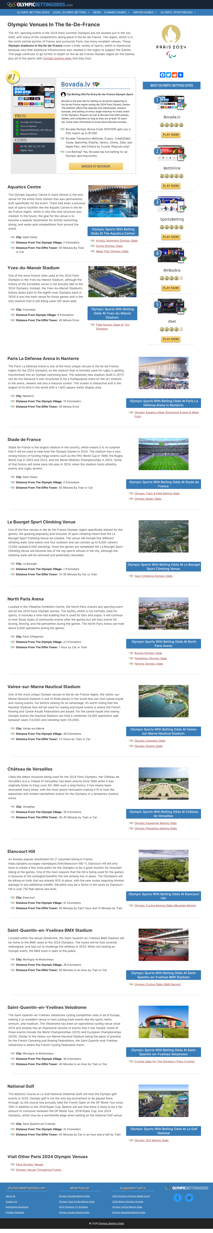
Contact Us (11, 1201)
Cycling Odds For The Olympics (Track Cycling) (165, 1061)
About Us (10, 1196)
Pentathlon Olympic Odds (151, 658)
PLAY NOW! (171, 134)
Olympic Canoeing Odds (150, 740)
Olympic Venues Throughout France (38, 1169)
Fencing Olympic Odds (149, 663)
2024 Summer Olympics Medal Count (131, 1196)
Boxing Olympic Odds (148, 653)
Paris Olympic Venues (29, 1164)
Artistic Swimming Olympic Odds (117, 240)
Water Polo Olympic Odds (112, 251)
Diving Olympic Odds (109, 246)
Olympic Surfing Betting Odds (127, 1207)
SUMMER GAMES (115, 12)
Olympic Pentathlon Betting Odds (156, 828)
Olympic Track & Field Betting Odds (157, 493)
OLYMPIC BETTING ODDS (33, 12)
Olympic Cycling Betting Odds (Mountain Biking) (165, 905)
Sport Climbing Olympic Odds (153, 576)
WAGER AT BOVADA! (96, 166)
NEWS (97, 12)
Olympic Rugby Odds (148, 498)
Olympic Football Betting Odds (74, 1196)
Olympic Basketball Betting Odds (128, 1212)
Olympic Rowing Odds (149, 746)
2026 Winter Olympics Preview (127, 1201)
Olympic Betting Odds (111, 1223)
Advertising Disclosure (17, 1207)
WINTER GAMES (143, 12)
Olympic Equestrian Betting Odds (156, 823)
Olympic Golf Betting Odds (152, 1140)
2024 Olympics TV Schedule (73, 1207)
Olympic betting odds (57, 58)
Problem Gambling (15, 1212)
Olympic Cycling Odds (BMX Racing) (158, 984)
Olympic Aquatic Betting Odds (74, 1212)
